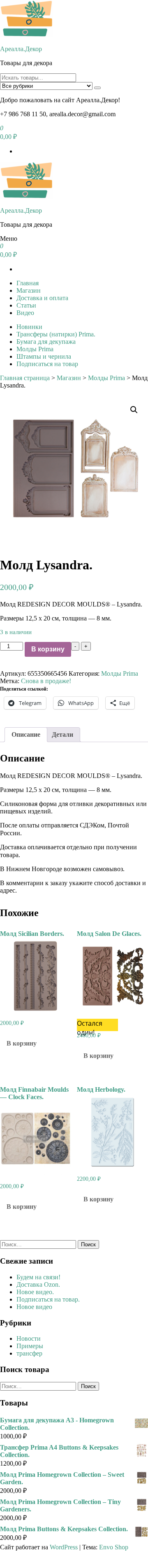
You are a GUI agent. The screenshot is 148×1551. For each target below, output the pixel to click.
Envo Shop (113, 1547)
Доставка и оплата (42, 297)
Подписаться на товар (47, 363)
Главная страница (25, 377)
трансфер (29, 1353)
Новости (28, 1338)
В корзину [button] (22, 1043)
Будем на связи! (38, 1277)
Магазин (28, 290)
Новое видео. (35, 1291)
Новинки (29, 326)
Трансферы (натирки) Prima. (55, 334)
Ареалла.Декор (21, 48)
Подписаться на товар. (48, 1299)
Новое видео (34, 1306)
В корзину (48, 649)
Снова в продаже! (46, 680)
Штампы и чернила (43, 356)
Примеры (29, 1345)
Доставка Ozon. (38, 1284)
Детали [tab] (62, 734)
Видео (25, 312)
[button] (134, 409)
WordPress (64, 1547)
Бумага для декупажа (46, 341)
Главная (27, 283)
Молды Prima (34, 348)
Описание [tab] (26, 734)
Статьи (26, 305)
